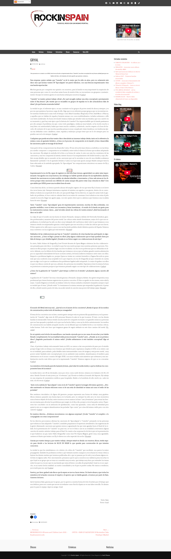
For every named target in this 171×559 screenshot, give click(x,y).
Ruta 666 (85, 52)
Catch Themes (106, 555)
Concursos (76, 52)
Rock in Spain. (75, 555)
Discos (68, 52)
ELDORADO (43, 522)
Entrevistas (59, 52)
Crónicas (49, 52)
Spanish (20, 2)
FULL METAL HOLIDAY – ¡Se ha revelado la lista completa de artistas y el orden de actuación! (127, 92)
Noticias (41, 52)
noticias (43, 64)
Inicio (33, 52)
